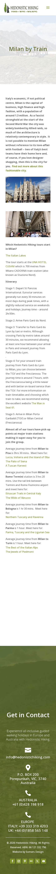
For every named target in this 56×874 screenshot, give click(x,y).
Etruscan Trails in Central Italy (24, 493)
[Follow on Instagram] (18, 861)
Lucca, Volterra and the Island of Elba (28, 457)
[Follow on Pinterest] (24, 861)
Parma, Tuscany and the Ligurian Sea (27, 532)
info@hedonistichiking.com (28, 757)
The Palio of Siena (16, 461)
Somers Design (35, 851)
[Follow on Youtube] (43, 861)
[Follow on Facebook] (12, 861)
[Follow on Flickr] (31, 861)
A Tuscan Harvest (16, 465)
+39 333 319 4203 (33, 826)
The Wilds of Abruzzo (18, 497)
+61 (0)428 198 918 (28, 804)
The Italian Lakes (16, 255)
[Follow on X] (37, 861)
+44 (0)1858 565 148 (31, 830)
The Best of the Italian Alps (22, 547)
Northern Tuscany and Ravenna (24, 517)
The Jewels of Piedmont (20, 551)
